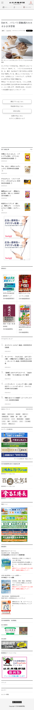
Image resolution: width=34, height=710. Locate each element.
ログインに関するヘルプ (17, 118)
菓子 (3, 30)
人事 (25, 416)
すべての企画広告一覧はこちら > (23, 458)
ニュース (9, 30)
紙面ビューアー (9, 7)
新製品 (3, 414)
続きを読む (16, 111)
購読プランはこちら (17, 101)
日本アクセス (11, 414)
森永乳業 (18, 414)
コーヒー (4, 423)
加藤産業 (27, 419)
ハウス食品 (27, 421)
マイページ (17, 702)
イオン (21, 421)
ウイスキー (14, 421)
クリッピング (18, 7)
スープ (13, 419)
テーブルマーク (5, 419)
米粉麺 (12, 416)
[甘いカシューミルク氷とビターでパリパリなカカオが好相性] (17, 47)
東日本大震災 (20, 419)
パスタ (3, 421)
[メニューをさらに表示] (2, 2)
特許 (9, 421)
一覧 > (31, 149)
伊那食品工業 (5, 416)
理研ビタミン (12, 423)
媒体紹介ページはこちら (8, 473)
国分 (21, 416)
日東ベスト (25, 414)
